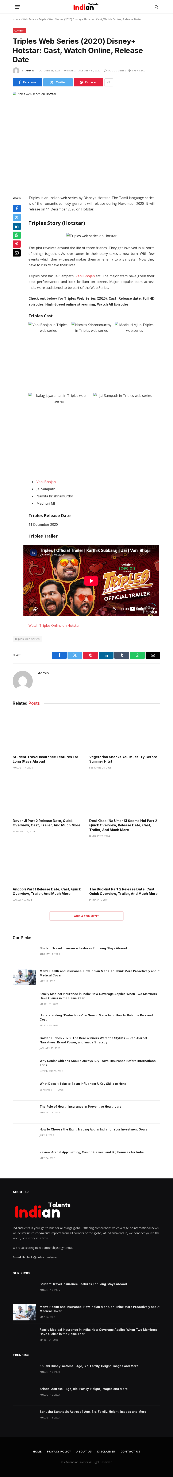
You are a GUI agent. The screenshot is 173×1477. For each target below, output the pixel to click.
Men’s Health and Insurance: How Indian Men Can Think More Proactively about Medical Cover (99, 973)
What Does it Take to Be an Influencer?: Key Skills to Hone (83, 1083)
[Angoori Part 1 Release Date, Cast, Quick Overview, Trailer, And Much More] (48, 864)
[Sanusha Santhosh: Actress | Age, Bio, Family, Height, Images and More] (24, 1417)
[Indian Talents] (86, 7)
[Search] (156, 7)
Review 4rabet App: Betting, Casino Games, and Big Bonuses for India (92, 1152)
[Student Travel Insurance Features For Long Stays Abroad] (48, 731)
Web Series (29, 19)
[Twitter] (17, 217)
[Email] (17, 253)
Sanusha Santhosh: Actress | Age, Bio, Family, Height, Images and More (93, 1411)
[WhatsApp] (17, 235)
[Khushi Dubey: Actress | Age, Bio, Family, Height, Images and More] (24, 1372)
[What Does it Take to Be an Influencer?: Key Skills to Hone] (24, 1089)
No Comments (116, 70)
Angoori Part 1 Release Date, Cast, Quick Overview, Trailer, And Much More (47, 891)
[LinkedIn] (17, 226)
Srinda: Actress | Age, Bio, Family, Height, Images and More (84, 1389)
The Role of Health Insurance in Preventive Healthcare (81, 1106)
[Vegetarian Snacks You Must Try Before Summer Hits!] (124, 731)
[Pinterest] (17, 244)
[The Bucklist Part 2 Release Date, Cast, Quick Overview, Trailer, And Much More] (124, 864)
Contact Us (130, 1451)
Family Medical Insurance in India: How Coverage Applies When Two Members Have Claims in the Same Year (98, 996)
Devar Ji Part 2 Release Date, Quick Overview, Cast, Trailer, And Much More (46, 823)
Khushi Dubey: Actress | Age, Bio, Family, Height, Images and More (89, 1366)
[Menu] (17, 7)
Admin (30, 70)
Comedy (19, 30)
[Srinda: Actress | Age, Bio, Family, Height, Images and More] (24, 1394)
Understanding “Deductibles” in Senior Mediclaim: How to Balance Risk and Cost (96, 1017)
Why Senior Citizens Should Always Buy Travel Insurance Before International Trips (98, 1063)
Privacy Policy (59, 1451)
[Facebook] (17, 208)
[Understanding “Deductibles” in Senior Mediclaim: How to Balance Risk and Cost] (24, 1021)
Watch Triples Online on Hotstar (54, 625)
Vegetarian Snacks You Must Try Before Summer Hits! (123, 759)
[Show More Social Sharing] (108, 82)
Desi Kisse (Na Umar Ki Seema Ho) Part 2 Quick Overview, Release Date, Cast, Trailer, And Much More (123, 825)
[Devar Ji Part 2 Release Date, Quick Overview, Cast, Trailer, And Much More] (48, 795)
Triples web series (27, 639)
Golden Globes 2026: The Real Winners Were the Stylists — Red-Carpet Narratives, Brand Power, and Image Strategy (93, 1040)
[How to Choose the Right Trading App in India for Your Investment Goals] (24, 1135)
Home (16, 19)
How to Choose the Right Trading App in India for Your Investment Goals (93, 1129)
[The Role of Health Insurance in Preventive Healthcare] (24, 1112)
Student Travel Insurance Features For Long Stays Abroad (45, 759)
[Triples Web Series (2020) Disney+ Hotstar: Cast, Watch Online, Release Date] (86, 140)
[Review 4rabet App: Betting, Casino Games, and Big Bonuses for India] (24, 1158)
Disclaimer (106, 1451)
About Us (84, 1451)
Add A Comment (86, 916)
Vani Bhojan (85, 276)
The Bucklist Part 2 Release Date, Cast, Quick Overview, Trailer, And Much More (123, 891)
